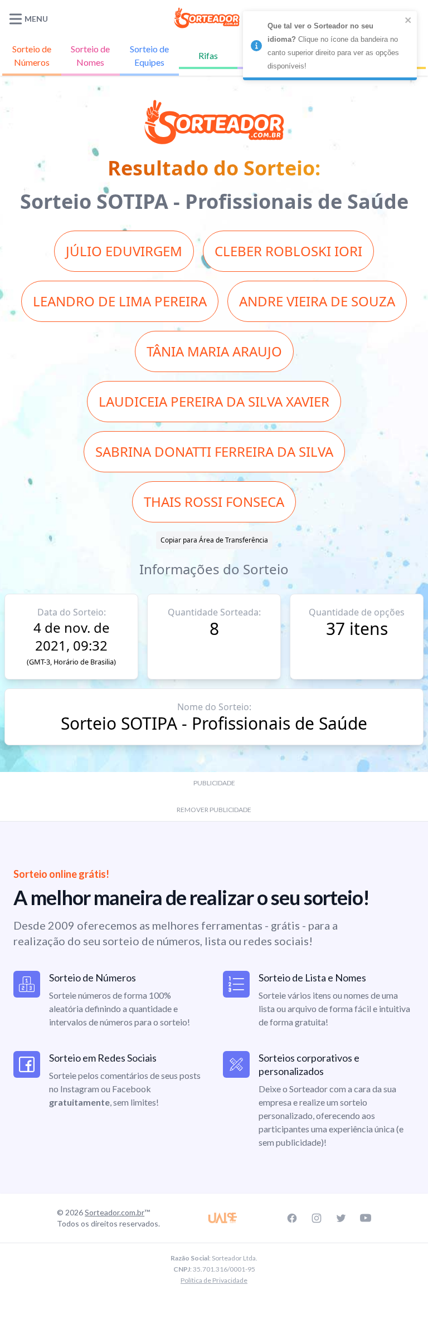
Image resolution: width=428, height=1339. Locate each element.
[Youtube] (365, 1218)
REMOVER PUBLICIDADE (214, 809)
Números (31, 55)
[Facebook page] (292, 1218)
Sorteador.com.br (114, 1212)
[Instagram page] (316, 1218)
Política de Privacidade (214, 1280)
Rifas (208, 55)
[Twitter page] (341, 1218)
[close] (408, 20)
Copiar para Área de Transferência (214, 540)
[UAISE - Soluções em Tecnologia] (223, 1218)
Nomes (90, 55)
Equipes (149, 55)
